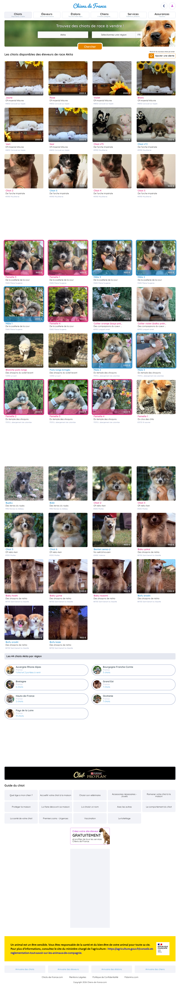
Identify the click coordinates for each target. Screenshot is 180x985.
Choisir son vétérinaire (90, 795)
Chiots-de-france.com (52, 977)
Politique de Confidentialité (105, 977)
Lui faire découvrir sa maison (56, 806)
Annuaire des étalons (111, 969)
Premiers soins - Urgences (55, 818)
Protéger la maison (21, 806)
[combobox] (63, 34)
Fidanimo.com (131, 977)
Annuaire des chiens (155, 969)
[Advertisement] (90, 219)
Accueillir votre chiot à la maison (55, 795)
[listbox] (139, 34)
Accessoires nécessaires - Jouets (124, 795)
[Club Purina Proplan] (90, 773)
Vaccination (90, 818)
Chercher (90, 46)
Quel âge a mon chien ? (21, 795)
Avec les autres (124, 806)
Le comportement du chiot (159, 806)
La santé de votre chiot (21, 818)
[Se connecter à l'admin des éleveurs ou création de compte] (172, 6)
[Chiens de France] (90, 5)
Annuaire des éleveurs (68, 969)
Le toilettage (124, 818)
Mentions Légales (77, 977)
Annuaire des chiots (24, 969)
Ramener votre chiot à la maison (159, 795)
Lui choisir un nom (90, 806)
